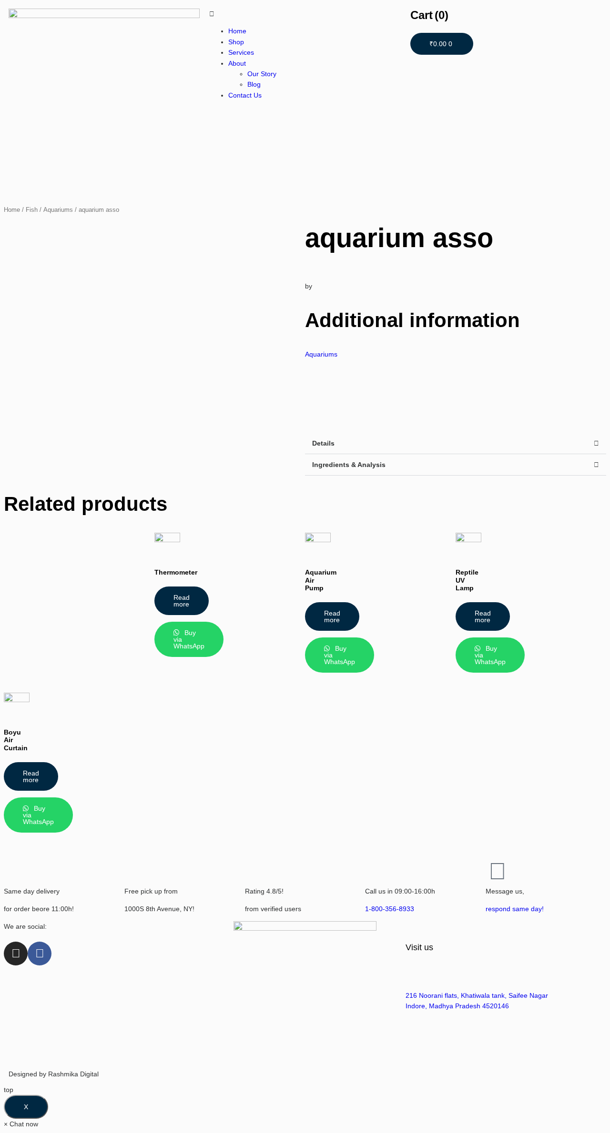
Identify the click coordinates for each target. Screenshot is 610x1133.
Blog (254, 84)
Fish (32, 209)
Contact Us (245, 95)
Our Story (261, 74)
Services (241, 52)
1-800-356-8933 (389, 909)
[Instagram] (16, 953)
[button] (455, 443)
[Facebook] (39, 953)
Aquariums (58, 209)
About (237, 63)
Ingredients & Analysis (349, 464)
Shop (236, 42)
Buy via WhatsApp (188, 639)
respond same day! (515, 909)
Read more (181, 601)
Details (323, 443)
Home (237, 31)
